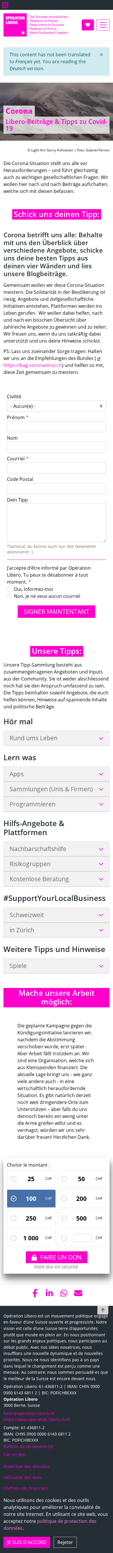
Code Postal (20, 479)
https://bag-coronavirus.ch (32, 365)
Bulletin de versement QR (28, 1446)
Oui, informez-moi (33, 589)
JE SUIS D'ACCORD (26, 1542)
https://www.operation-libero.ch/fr (36, 1419)
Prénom (16, 417)
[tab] (56, 738)
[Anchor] (10, 214)
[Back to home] (36, 25)
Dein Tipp (17, 500)
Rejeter (65, 1542)
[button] (101, 54)
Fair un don (14, 1454)
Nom (12, 438)
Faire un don (61, 1257)
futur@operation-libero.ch (28, 1413)
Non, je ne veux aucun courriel (47, 596)
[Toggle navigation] (103, 24)
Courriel (16, 458)
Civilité (14, 396)
